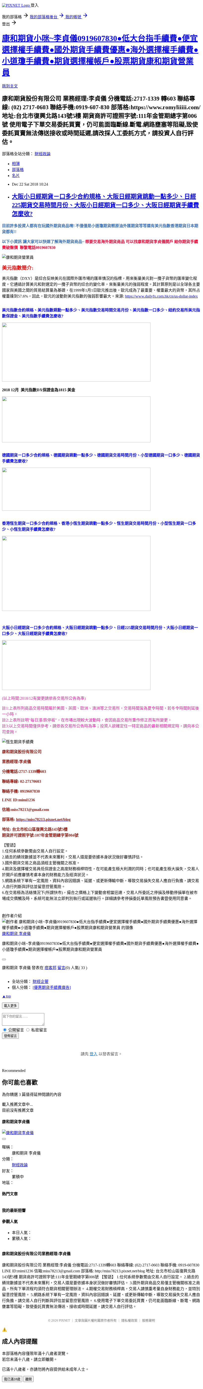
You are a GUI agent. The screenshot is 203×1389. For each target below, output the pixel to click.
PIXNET (64, 1320)
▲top (6, 996)
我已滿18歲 (12, 1379)
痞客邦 (50, 968)
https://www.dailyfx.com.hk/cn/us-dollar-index (161, 296)
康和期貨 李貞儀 (16, 934)
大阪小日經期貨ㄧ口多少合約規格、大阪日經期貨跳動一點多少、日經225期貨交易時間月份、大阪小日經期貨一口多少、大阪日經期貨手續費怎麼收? (105, 205)
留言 (61, 968)
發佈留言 (10, 1036)
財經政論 (43, 154)
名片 (16, 176)
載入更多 (10, 1006)
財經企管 (41, 981)
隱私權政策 (129, 1320)
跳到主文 (10, 86)
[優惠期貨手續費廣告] (52, 987)
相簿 (16, 164)
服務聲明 (148, 1320)
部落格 (18, 170)
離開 (28, 1379)
